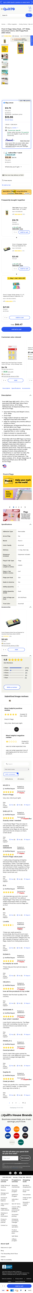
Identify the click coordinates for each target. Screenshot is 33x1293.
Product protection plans (15, 1231)
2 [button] (12, 1103)
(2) (26, 675)
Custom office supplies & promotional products (16, 1209)
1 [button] (9, 1103)
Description (6, 388)
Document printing (15, 1215)
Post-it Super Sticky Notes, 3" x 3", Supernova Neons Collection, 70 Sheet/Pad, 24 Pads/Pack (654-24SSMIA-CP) (16, 295)
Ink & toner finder (26, 1190)
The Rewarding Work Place (9, 1253)
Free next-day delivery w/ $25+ (14, 175)
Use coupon (25, 1158)
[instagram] (10, 1173)
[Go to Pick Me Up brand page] (25, 1129)
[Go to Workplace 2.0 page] (20, 1142)
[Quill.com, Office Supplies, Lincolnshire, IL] (7, 1267)
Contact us (4, 1225)
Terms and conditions (17, 1163)
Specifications (16, 388)
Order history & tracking (5, 1186)
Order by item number (27, 1198)
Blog (2, 1250)
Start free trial (24, 140)
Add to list (7, 185)
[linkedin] (15, 1173)
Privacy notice (19, 1278)
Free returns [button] (8, 180)
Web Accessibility (6, 1259)
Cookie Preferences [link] (20, 1281)
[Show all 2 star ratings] (17, 675)
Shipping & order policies (5, 1209)
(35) (26, 670)
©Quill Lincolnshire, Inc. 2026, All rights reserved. (14, 1273)
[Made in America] (5, 466)
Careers (3, 1256)
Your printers (27, 1194)
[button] (32, 2)
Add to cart (19, 1286)
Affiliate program (14, 1239)
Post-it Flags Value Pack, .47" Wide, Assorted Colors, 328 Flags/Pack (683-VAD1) (19, 208)
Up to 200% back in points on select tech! (16, 2)
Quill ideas (15, 1236)
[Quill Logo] (9, 9)
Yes (12, 805)
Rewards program (14, 1190)
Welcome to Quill (6, 1247)
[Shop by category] (2, 9)
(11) (26, 673)
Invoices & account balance (4, 1199)
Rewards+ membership (16, 1186)
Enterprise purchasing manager (15, 1220)
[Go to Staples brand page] (16, 1136)
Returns (3, 1190)
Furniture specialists (15, 1226)
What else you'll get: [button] (12, 167)
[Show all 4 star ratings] (17, 670)
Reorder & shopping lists (27, 1186)
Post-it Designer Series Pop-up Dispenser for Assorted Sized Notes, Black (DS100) (19, 245)
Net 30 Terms (16, 1204)
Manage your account (5, 1193)
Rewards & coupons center (26, 1203)
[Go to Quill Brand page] (7, 1129)
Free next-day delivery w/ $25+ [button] (11, 376)
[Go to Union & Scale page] (12, 1142)
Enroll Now (9, 120)
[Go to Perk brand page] (7, 1136)
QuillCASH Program (15, 1195)
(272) (27, 668)
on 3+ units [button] (10, 371)
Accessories (26, 388)
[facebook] (20, 1173)
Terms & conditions (7, 1278)
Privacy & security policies (3, 1220)
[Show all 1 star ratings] (16, 677)
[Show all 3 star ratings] (17, 672)
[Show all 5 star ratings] (16, 667)
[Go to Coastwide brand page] (16, 1129)
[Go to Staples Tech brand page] (25, 1136)
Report (28, 805)
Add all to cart (16, 329)
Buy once (9, 103)
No (19, 805)
